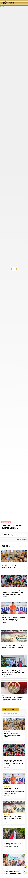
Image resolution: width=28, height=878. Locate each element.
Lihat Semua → (23, 546)
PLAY (25, 876)
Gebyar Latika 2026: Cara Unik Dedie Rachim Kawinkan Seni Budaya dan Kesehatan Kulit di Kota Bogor (13, 592)
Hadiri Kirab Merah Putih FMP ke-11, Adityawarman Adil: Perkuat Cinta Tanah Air (13, 845)
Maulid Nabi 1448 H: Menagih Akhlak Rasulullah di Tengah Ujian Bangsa (13, 818)
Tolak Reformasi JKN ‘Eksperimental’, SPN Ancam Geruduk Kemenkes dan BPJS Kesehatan (13, 672)
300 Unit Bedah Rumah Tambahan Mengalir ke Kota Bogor (12, 735)
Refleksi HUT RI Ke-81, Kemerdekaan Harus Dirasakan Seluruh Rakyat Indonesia (13, 699)
